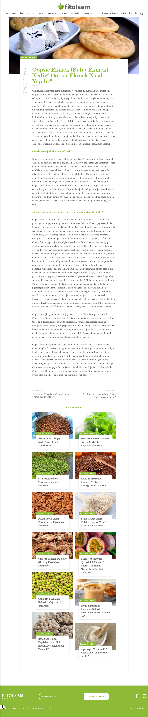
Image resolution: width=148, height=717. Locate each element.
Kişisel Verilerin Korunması (36, 708)
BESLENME (11, 13)
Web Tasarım (134, 708)
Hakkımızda (5, 708)
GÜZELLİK (74, 13)
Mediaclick (142, 708)
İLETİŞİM (133, 13)
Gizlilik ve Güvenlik (18, 708)
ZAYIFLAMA (52, 13)
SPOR (41, 13)
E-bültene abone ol (97, 696)
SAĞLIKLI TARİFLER (108, 13)
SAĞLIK (63, 13)
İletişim (49, 708)
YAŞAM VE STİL (89, 13)
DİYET (22, 13)
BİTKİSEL (31, 13)
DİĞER (123, 13)
